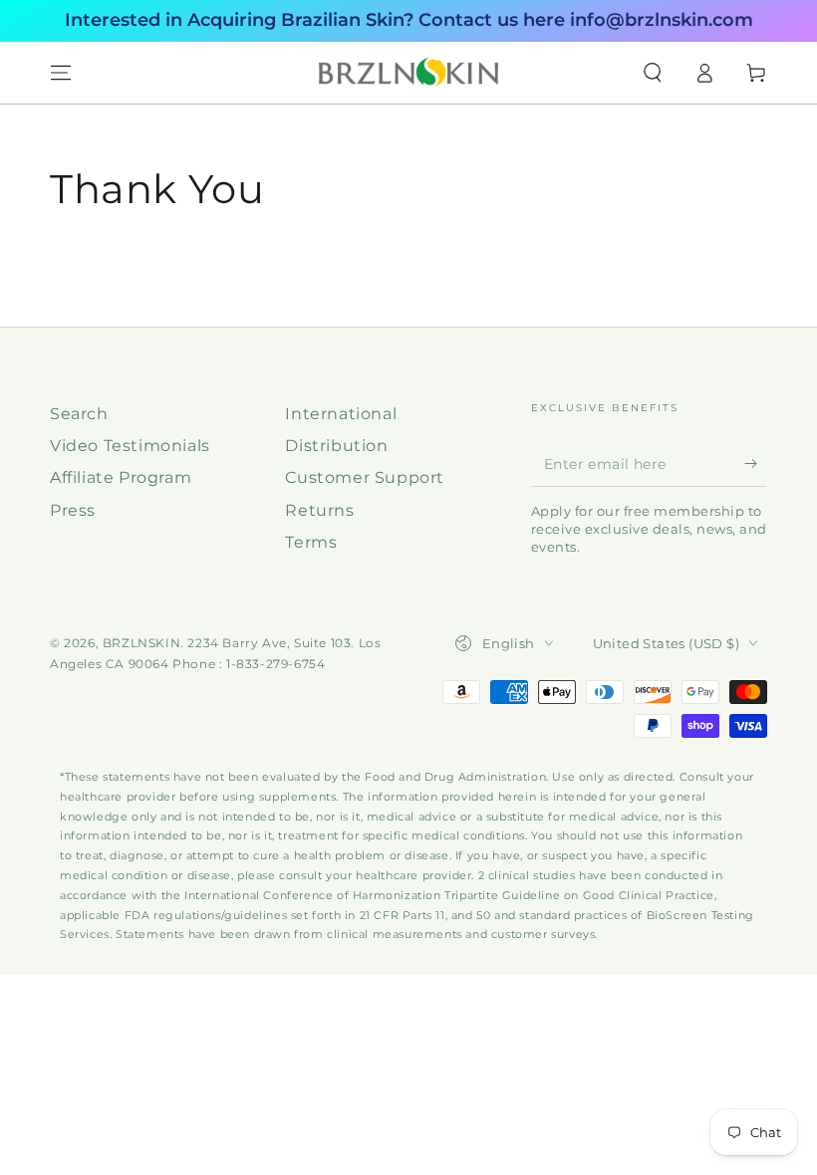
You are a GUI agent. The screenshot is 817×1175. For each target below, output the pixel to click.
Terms (311, 542)
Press (73, 510)
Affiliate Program (120, 477)
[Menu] (61, 73)
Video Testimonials (130, 445)
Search (79, 413)
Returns (319, 510)
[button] (653, 73)
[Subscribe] (755, 464)
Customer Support (364, 477)
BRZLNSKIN (141, 642)
